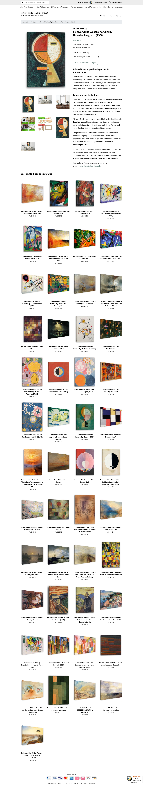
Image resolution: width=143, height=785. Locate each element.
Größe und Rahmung (81, 53)
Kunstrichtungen (116, 16)
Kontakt (76, 783)
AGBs (59, 783)
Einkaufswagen (117, 2)
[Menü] (141, 776)
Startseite (25, 22)
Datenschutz (67, 783)
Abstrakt (33, 22)
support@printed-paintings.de (89, 166)
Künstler (103, 16)
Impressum (52, 783)
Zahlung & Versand (88, 783)
